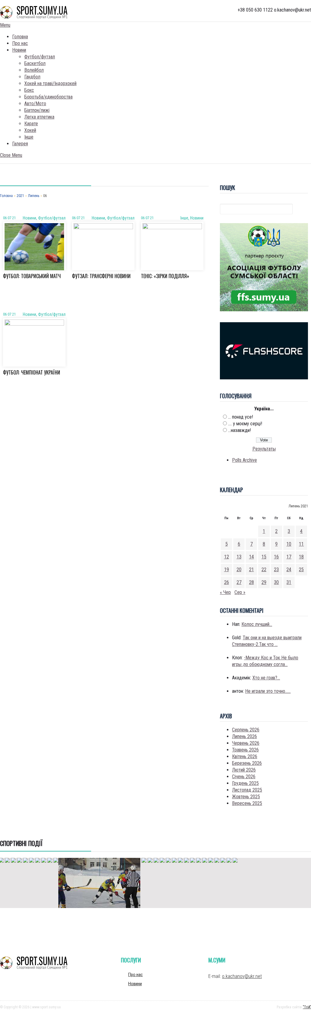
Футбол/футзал (39, 57)
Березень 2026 (247, 763)
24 (288, 569)
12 (226, 557)
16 (276, 557)
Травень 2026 (245, 750)
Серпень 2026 (245, 730)
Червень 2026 (245, 743)
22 (263, 569)
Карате (31, 123)
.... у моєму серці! (245, 423)
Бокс (29, 90)
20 (239, 569)
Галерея (20, 144)
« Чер (225, 592)
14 (251, 557)
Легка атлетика (39, 117)
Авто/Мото (35, 103)
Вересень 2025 (247, 803)
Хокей (30, 130)
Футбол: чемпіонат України (31, 372)
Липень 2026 (244, 736)
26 (226, 582)
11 (301, 544)
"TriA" (307, 1007)
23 (276, 569)
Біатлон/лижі (37, 110)
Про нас (20, 43)
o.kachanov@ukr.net (242, 976)
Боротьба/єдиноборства (48, 97)
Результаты (264, 449)
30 (276, 582)
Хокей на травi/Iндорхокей (50, 83)
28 (251, 582)
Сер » (239, 592)
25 (301, 569)
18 (301, 557)
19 (226, 569)
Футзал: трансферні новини (101, 276)
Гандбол (32, 77)
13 (239, 557)
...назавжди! (239, 430)
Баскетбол (35, 63)
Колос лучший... (256, 624)
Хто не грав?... (266, 678)
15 (263, 557)
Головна (20, 37)
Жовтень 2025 (246, 796)
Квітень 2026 (244, 756)
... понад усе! (240, 417)
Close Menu (11, 155)
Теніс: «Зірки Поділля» (165, 276)
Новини (19, 50)
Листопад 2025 (247, 790)
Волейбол (34, 70)
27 (239, 582)
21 (251, 569)
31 (288, 582)
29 (263, 582)
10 (288, 544)
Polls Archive (244, 460)
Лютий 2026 (244, 770)
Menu (5, 25)
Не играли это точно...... (268, 691)
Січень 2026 (243, 776)
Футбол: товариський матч (32, 276)
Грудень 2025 (245, 783)
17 (288, 557)
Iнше (28, 137)
